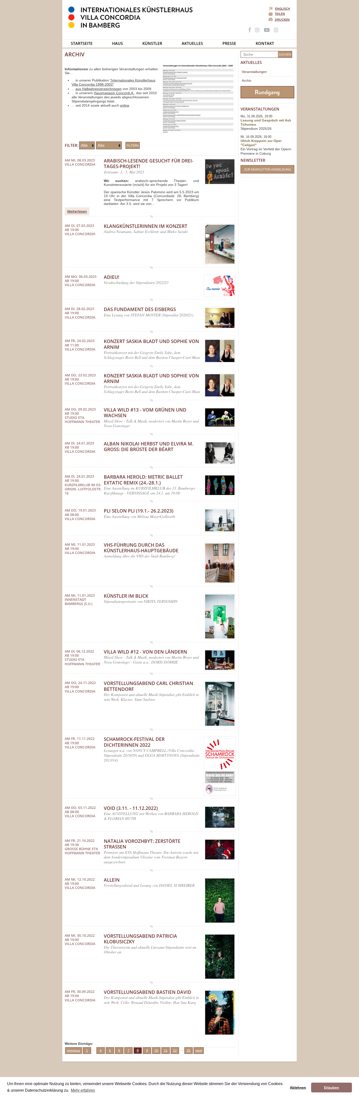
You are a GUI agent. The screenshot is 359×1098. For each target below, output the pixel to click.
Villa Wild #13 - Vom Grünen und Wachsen (145, 413)
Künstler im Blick (126, 596)
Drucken (282, 19)
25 (188, 1050)
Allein (112, 880)
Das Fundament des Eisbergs (140, 309)
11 (166, 1050)
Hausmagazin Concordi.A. (114, 93)
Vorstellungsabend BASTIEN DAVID (147, 992)
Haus (117, 43)
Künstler (152, 43)
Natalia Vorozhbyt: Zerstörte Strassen (142, 844)
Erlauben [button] (331, 1087)
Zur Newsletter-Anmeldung (267, 169)
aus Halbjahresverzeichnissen (98, 89)
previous (73, 1050)
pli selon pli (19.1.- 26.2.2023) (138, 511)
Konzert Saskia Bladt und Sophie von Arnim (151, 344)
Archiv (246, 80)
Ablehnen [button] (298, 1087)
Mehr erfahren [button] (83, 1090)
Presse (229, 43)
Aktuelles (192, 43)
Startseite (82, 43)
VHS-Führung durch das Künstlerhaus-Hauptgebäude (141, 548)
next (198, 1050)
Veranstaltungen (254, 72)
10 (156, 1050)
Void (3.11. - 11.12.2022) (131, 808)
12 (175, 1050)
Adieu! (111, 277)
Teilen (280, 14)
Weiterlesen (77, 211)
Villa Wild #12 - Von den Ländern (145, 652)
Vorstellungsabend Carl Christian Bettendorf (148, 686)
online (124, 105)
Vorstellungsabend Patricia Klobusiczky (140, 939)
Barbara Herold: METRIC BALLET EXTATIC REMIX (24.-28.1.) (143, 480)
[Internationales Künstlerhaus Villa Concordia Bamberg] (133, 27)
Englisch (282, 8)
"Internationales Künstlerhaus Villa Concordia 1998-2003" (113, 82)
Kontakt (265, 43)
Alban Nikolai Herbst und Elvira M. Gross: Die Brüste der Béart (148, 447)
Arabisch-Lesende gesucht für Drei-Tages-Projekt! (148, 164)
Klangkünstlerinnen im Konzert (145, 226)
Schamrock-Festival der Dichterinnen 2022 (134, 742)
